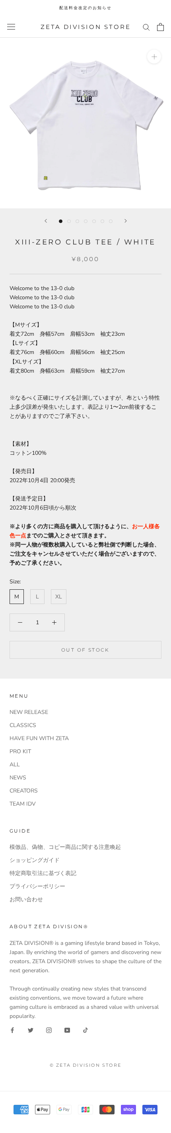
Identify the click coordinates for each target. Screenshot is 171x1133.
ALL (15, 764)
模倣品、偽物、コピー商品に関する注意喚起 (65, 847)
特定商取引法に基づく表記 (43, 873)
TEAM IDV (23, 804)
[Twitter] (30, 1030)
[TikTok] (85, 1030)
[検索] (146, 26)
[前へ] (46, 221)
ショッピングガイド (35, 860)
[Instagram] (49, 1030)
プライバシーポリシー (37, 886)
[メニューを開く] (11, 27)
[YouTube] (67, 1030)
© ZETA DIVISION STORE (85, 1065)
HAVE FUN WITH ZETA (39, 738)
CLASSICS (23, 725)
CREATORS (24, 790)
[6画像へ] (102, 221)
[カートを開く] (160, 27)
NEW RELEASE (29, 712)
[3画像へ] (77, 221)
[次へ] (125, 221)
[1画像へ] (60, 221)
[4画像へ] (85, 221)
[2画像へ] (69, 221)
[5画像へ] (94, 221)
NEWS (18, 777)
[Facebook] (12, 1030)
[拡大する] (154, 56)
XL (58, 596)
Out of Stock (85, 650)
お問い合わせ (26, 899)
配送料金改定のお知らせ (85, 7)
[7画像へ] (111, 221)
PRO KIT (20, 751)
